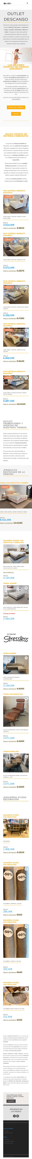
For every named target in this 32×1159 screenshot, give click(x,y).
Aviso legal (6, 1139)
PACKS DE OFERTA (16, 107)
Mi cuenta (6, 1131)
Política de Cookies (8, 1143)
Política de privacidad (9, 1141)
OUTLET (16, 114)
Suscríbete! (11, 1101)
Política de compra (8, 1132)
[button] (26, 197)
